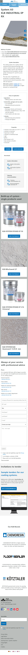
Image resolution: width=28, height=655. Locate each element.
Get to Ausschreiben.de (9, 488)
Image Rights (4, 642)
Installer (23, 4)
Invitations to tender (11, 466)
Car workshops (9, 103)
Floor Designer (18, 149)
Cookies (3, 646)
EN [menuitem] (15, 651)
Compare (7, 149)
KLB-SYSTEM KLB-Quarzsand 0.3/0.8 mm (11, 348)
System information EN (15, 164)
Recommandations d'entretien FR (14, 184)
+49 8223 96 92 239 (6, 395)
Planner (4, 4)
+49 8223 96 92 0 (5, 379)
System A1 (16, 84)
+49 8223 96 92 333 (6, 387)
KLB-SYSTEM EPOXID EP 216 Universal (13, 308)
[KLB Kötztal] (14, 1)
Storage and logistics (10, 119)
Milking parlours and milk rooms (13, 99)
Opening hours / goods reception (9, 640)
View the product (14, 236)
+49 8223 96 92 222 (6, 383)
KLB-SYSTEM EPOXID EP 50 (12, 231)
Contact (26, 1)
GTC (2, 644)
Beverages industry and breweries (13, 109)
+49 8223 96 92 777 (6, 391)
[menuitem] (10, 651)
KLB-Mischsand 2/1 (9, 269)
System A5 (16, 85)
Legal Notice (4, 636)
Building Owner (14, 5)
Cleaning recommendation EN (15, 181)
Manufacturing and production (12, 105)
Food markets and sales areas (12, 114)
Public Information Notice (7, 638)
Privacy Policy (4, 634)
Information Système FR (15, 168)
